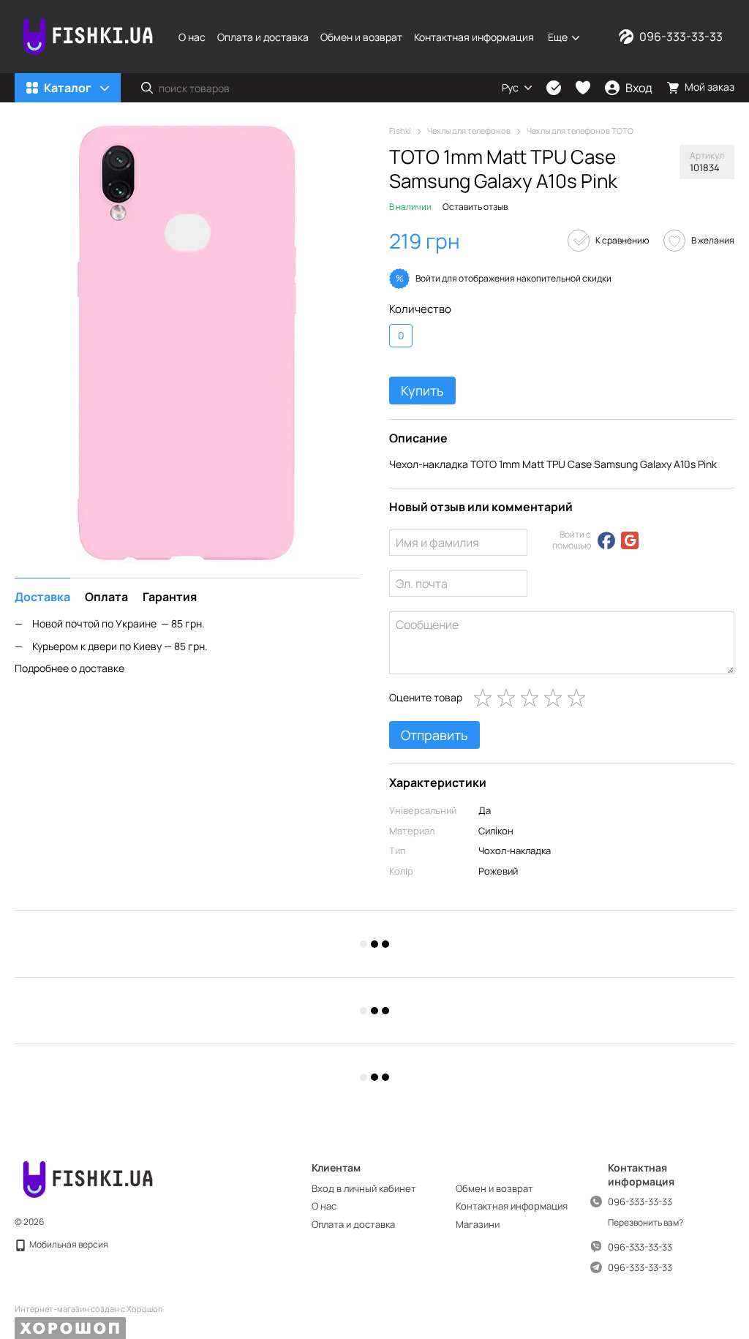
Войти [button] (427, 278)
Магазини (478, 1224)
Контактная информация (474, 37)
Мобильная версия (68, 1244)
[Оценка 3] (532, 697)
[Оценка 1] (485, 697)
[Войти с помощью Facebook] (606, 540)
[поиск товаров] (147, 87)
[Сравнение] (553, 87)
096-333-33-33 (681, 37)
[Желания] (583, 87)
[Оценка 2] (509, 697)
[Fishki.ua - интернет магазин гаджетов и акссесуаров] (88, 1179)
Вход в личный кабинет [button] (364, 1188)
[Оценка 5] (579, 697)
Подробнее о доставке (69, 668)
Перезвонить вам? (645, 1223)
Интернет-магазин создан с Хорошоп (88, 1309)
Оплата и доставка (263, 37)
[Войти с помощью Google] (630, 540)
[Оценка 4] (556, 697)
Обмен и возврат (361, 37)
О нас (192, 37)
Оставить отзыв (475, 206)
